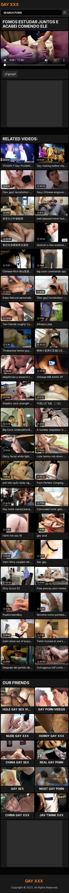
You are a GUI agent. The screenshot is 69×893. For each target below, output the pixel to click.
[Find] (64, 12)
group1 (12, 74)
